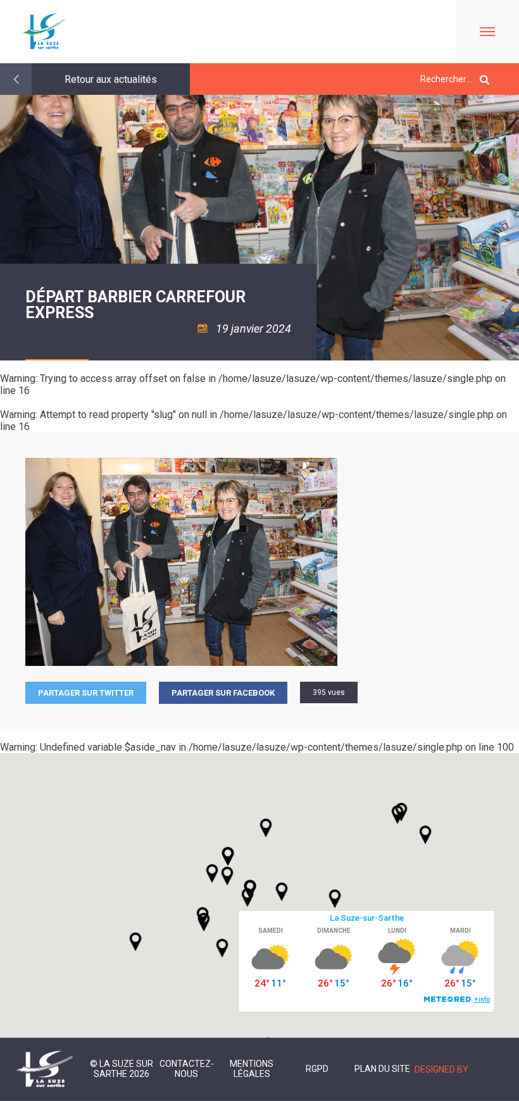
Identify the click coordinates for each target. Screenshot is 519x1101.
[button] (281, 891)
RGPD (317, 1069)
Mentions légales (251, 1069)
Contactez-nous (186, 1069)
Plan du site (382, 1069)
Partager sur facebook (223, 693)
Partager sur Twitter (86, 693)
